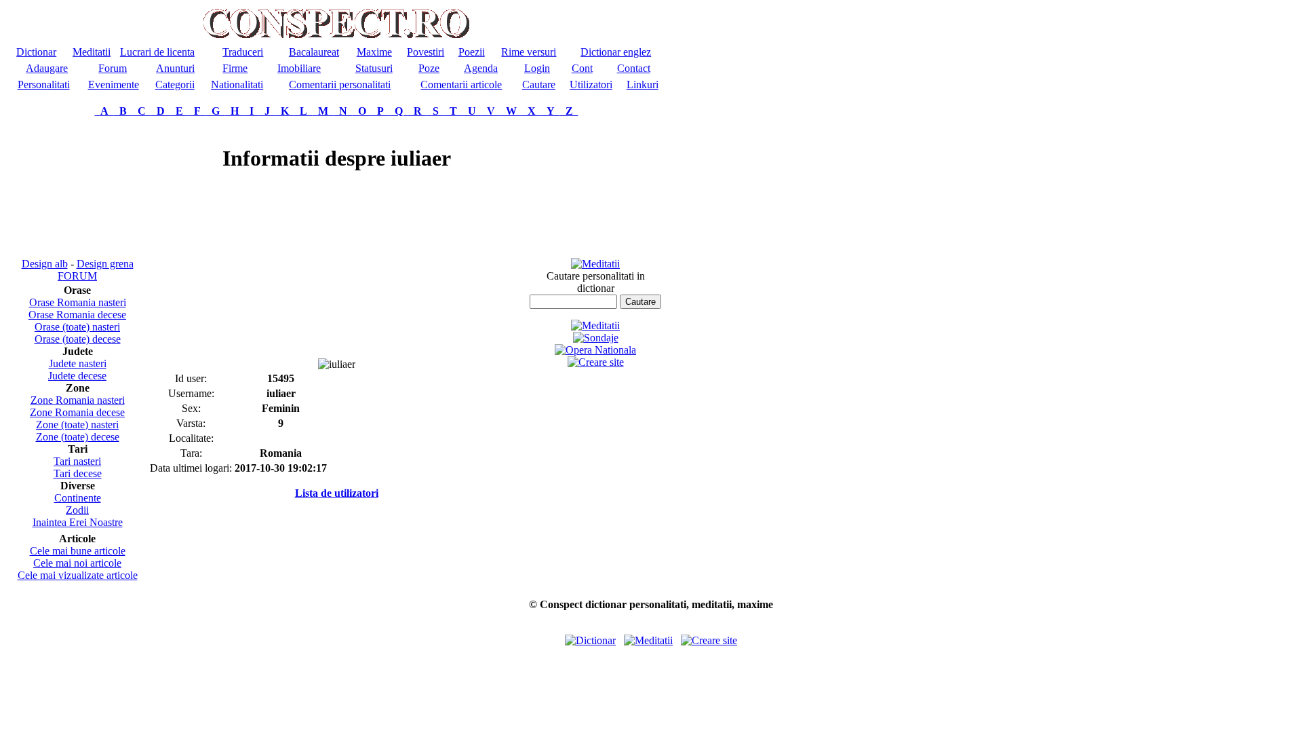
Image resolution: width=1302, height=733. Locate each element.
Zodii (77, 510)
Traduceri (242, 52)
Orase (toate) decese (78, 339)
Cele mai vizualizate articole (78, 575)
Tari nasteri (77, 461)
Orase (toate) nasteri (77, 327)
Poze (428, 68)
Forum (112, 68)
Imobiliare (299, 68)
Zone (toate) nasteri (77, 424)
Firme (235, 68)
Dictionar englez (615, 52)
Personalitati (44, 84)
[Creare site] (596, 362)
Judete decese (77, 375)
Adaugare (47, 68)
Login (537, 68)
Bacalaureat (314, 52)
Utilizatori (591, 84)
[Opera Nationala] (595, 350)
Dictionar (36, 52)
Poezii (471, 52)
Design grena (105, 263)
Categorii (175, 84)
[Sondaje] (595, 337)
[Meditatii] (595, 263)
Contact (633, 68)
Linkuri (642, 84)
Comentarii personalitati (340, 84)
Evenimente (113, 84)
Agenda (481, 68)
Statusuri (374, 68)
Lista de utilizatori (336, 493)
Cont (582, 68)
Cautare (538, 84)
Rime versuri (528, 52)
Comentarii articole (461, 84)
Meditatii (92, 52)
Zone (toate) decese (77, 437)
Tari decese (78, 473)
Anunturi (175, 68)
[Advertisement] (77, 187)
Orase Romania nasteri (77, 302)
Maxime (374, 52)
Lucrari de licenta (157, 52)
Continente (77, 498)
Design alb (45, 263)
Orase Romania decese (77, 314)
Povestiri (425, 52)
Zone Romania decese (77, 412)
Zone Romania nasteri (78, 400)
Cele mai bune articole (77, 551)
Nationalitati (237, 84)
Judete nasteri (77, 363)
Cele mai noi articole (77, 563)
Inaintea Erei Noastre (78, 522)
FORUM (77, 276)
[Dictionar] (590, 640)
